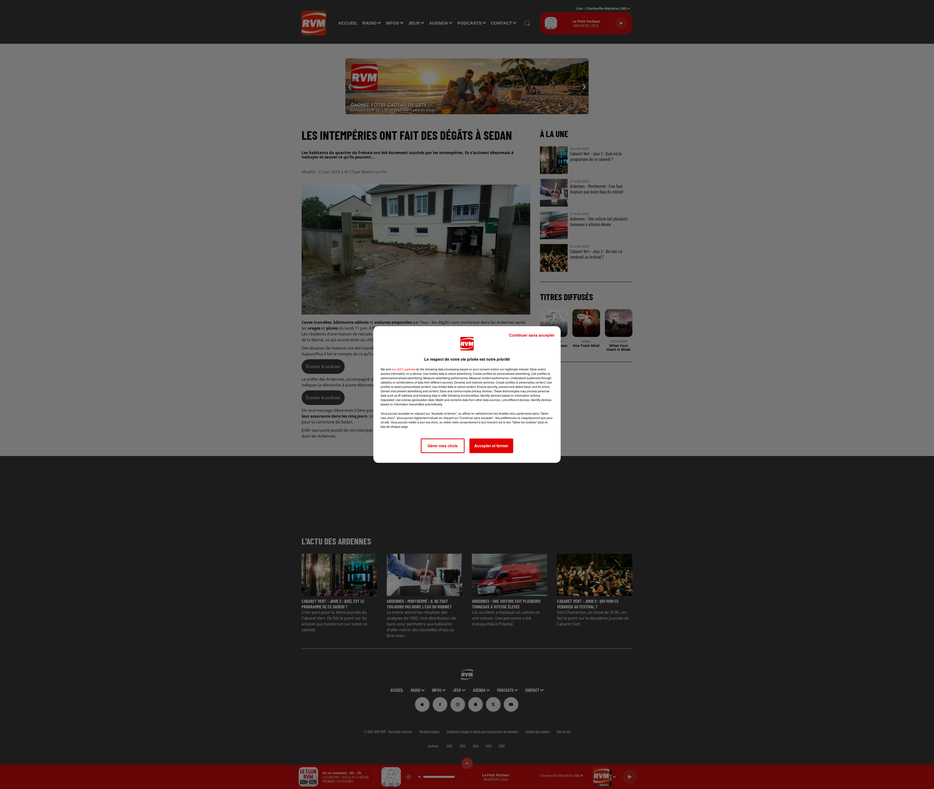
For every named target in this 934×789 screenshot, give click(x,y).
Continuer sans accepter (532, 335)
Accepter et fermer (491, 445)
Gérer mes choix (443, 445)
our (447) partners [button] (403, 369)
